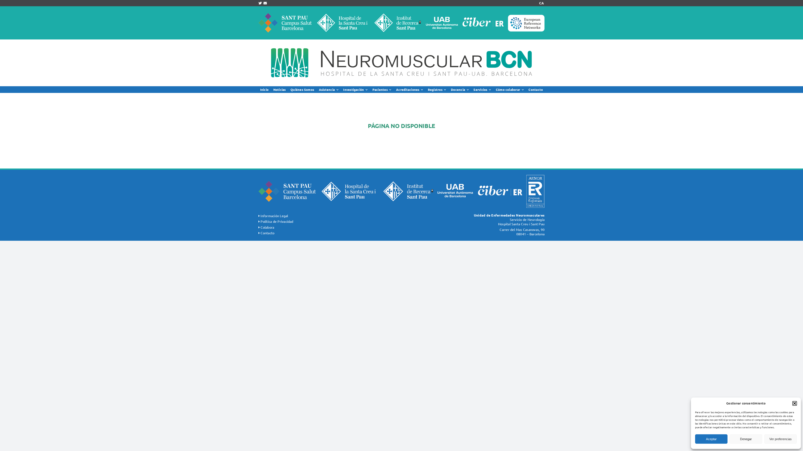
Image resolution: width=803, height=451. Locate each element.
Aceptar (711, 439)
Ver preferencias (780, 439)
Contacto (267, 233)
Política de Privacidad (277, 221)
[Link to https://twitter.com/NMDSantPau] (260, 3)
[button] (795, 403)
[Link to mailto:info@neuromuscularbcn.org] (265, 3)
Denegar (746, 439)
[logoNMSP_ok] (401, 41)
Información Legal (274, 216)
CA (541, 3)
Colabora (267, 227)
